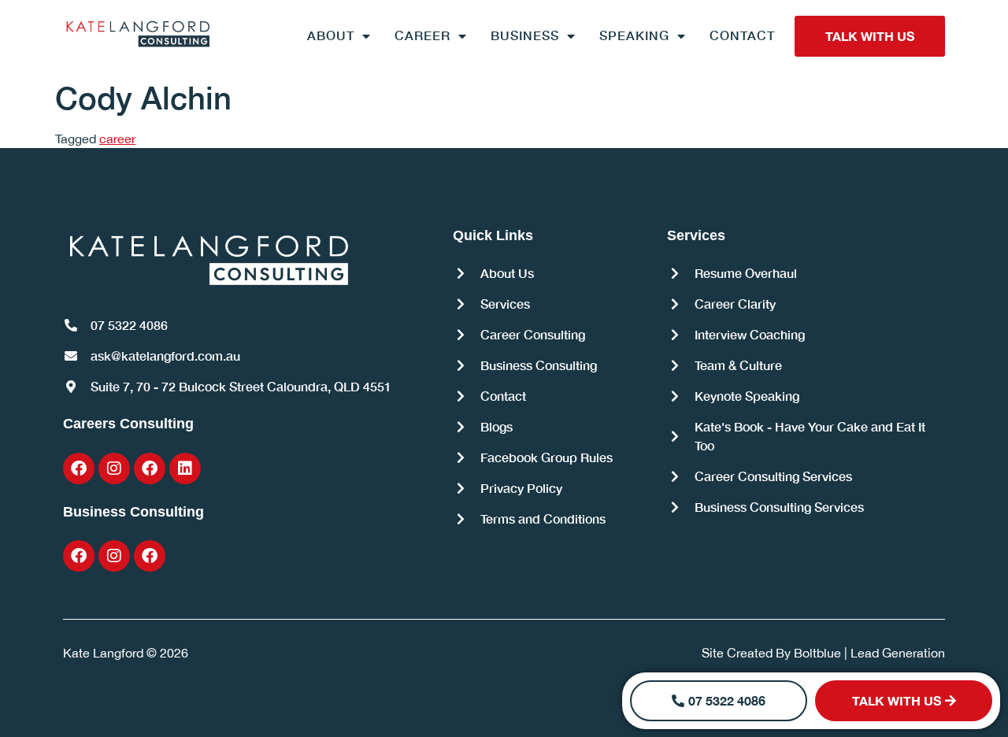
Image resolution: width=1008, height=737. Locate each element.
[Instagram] (114, 468)
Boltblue (817, 653)
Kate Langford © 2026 (125, 653)
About (330, 35)
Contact (742, 35)
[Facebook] (78, 468)
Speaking (634, 35)
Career (422, 35)
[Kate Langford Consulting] (138, 33)
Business (525, 35)
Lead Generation (897, 653)
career (117, 138)
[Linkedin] (185, 468)
